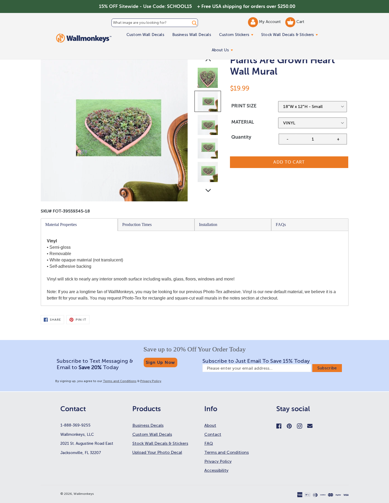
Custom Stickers (238, 34)
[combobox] (154, 23)
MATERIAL (242, 122)
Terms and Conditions (120, 381)
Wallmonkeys (84, 494)
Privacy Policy (150, 381)
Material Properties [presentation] (61, 224)
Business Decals (148, 425)
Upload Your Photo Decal (157, 452)
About (210, 425)
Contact (212, 434)
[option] (208, 79)
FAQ (208, 443)
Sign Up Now (160, 362)
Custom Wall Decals (145, 34)
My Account (270, 21)
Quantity (241, 137)
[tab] (79, 224)
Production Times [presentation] (137, 224)
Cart (299, 21)
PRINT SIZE (243, 106)
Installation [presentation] (208, 224)
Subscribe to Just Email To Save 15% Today (256, 361)
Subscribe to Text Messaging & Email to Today (95, 364)
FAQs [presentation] (281, 224)
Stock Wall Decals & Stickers (291, 34)
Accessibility (216, 470)
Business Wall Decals (191, 34)
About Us (224, 49)
